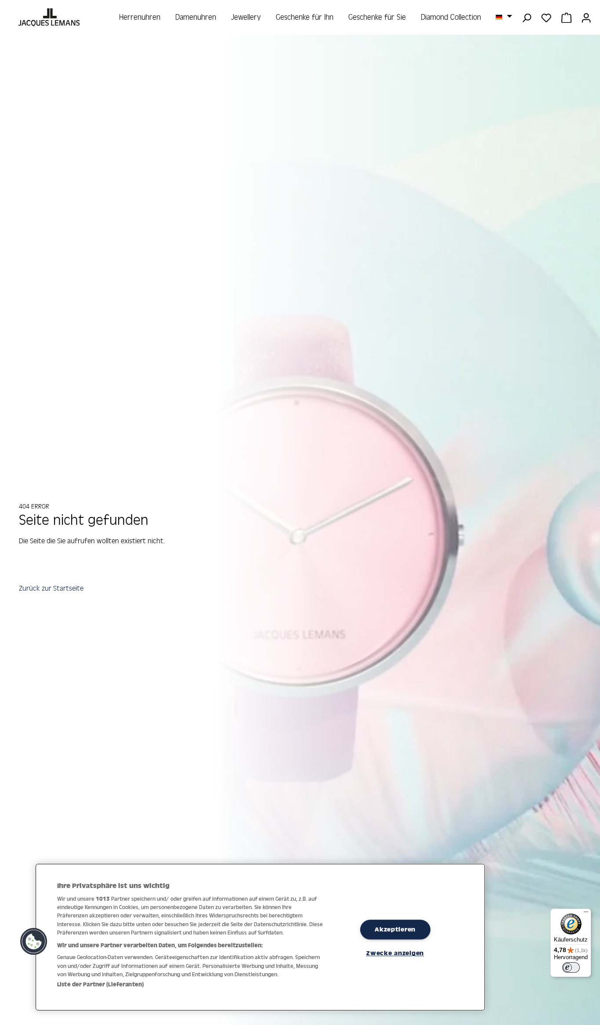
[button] (34, 942)
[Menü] (586, 914)
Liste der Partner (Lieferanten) (100, 984)
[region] (260, 937)
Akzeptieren (395, 929)
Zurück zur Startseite (51, 588)
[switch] (571, 967)
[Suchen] (526, 17)
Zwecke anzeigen (395, 953)
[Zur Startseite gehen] (50, 17)
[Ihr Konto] (586, 17)
